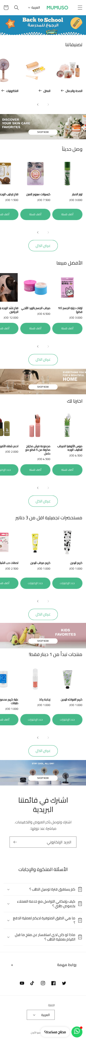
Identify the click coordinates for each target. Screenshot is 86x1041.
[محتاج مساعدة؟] (77, 1032)
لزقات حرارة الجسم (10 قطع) (70, 310)
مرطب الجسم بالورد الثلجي (35, 308)
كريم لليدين (76, 563)
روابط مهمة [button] (66, 964)
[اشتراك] (15, 842)
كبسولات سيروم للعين (38, 194)
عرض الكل (43, 245)
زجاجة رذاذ (44, 699)
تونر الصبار (77, 194)
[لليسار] (48, 104)
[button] (80, 7)
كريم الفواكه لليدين (71, 699)
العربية (35, 7)
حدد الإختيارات (67, 583)
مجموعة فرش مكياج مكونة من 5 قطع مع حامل (38, 449)
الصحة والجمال (74, 91)
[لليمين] (37, 104)
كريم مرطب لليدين (40, 563)
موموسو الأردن (39, 1032)
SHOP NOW (43, 132)
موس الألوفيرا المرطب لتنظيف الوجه (69, 448)
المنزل (46, 91)
